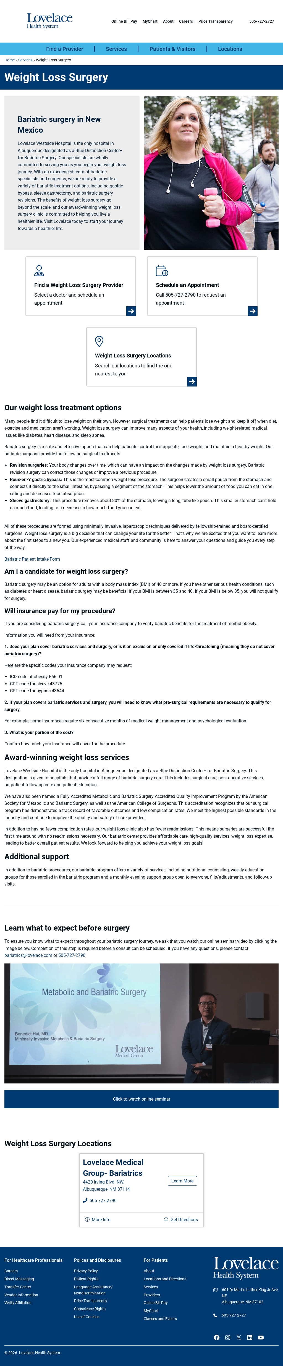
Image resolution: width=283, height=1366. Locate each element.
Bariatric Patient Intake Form (32, 559)
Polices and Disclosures (97, 1260)
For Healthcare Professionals (33, 1260)
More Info (101, 1219)
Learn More (182, 1181)
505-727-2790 (71, 955)
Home (9, 60)
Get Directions (184, 1219)
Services (25, 60)
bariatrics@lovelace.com (28, 955)
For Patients (156, 1260)
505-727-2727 (261, 21)
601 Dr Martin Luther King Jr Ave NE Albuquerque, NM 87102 (250, 1295)
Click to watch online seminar (141, 1099)
